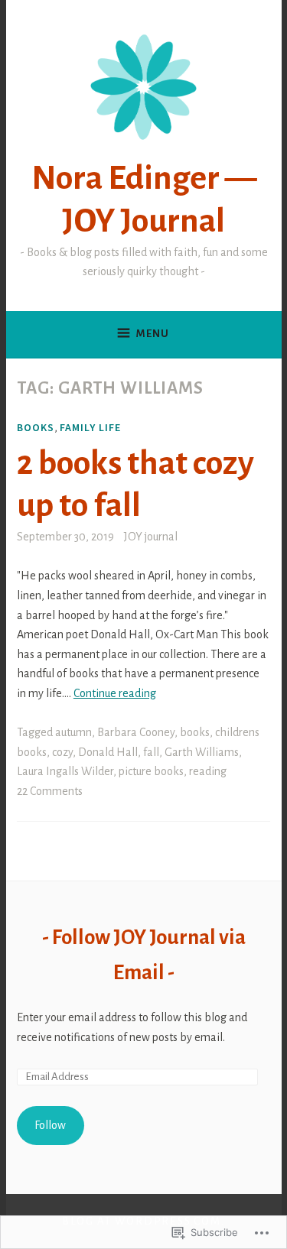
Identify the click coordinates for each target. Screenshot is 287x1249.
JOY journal (151, 536)
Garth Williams (202, 752)
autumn (73, 732)
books (35, 427)
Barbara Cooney (135, 732)
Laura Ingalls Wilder (65, 771)
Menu (152, 333)
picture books (151, 771)
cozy (62, 752)
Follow (50, 1125)
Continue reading (114, 693)
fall (151, 752)
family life (90, 427)
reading (208, 771)
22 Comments (50, 791)
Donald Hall (108, 752)
